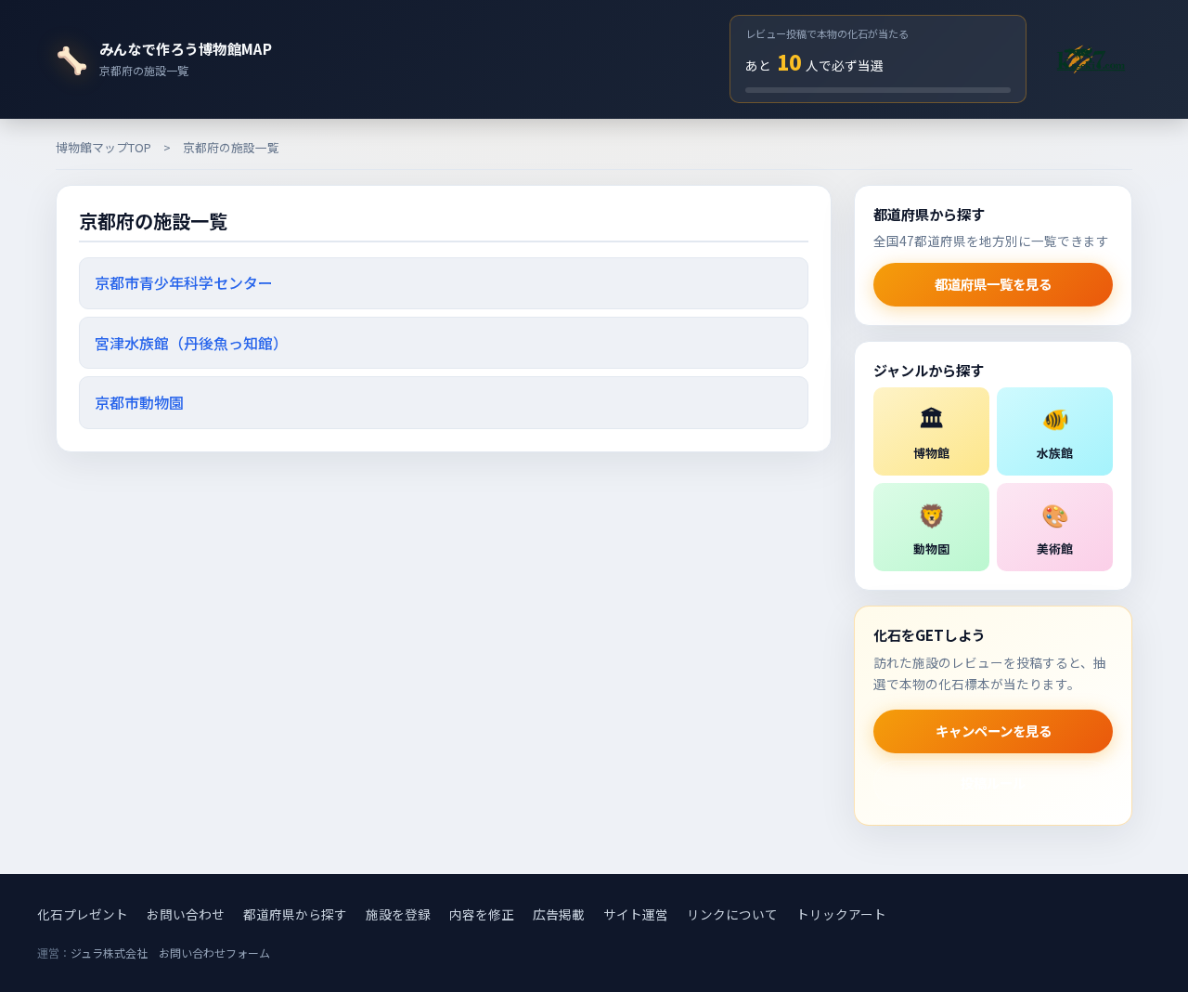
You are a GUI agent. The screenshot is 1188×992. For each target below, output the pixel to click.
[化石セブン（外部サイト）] (1090, 58)
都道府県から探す (295, 914)
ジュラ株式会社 (109, 952)
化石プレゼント (82, 914)
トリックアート (841, 914)
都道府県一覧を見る (993, 284)
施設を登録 (398, 914)
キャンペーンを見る (994, 730)
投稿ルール (993, 782)
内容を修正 (481, 914)
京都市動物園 (139, 402)
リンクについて (732, 914)
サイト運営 (635, 914)
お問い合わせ (186, 914)
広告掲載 (559, 914)
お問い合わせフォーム (214, 952)
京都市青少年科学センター (184, 282)
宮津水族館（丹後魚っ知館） (191, 343)
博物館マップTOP (103, 147)
